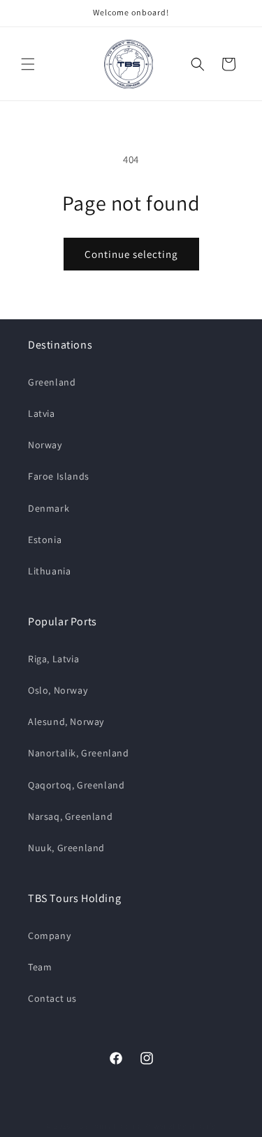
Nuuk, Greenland (66, 847)
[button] (28, 64)
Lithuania (49, 571)
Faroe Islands (58, 476)
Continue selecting (131, 254)
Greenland (51, 382)
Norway (45, 444)
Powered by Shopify (180, 1126)
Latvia (41, 413)
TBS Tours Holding (109, 1126)
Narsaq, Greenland (70, 816)
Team (40, 967)
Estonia (44, 539)
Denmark (48, 508)
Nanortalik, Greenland (78, 753)
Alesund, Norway (66, 721)
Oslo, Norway (57, 690)
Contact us (52, 998)
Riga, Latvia (53, 659)
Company (49, 935)
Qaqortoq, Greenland (76, 785)
